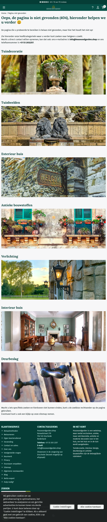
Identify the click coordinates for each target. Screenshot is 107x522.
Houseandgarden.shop (46, 431)
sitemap (43, 414)
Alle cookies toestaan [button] (91, 507)
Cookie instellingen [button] (62, 507)
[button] (4, 7)
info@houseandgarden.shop (49, 448)
